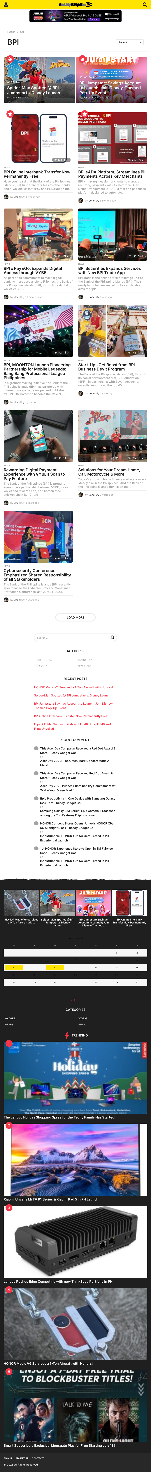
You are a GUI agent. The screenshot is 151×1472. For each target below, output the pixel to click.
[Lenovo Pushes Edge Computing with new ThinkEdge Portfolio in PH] (75, 1242)
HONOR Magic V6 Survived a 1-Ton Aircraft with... (21, 921)
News (7, 167)
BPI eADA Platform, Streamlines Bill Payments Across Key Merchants (112, 174)
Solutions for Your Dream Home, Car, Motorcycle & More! (109, 472)
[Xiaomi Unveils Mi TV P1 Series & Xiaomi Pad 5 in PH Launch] (75, 1160)
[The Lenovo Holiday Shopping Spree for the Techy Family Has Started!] (75, 1078)
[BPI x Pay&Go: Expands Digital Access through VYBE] (38, 234)
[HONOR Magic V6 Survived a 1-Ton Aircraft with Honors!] (75, 1324)
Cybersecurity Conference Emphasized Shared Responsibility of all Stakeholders (37, 575)
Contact (38, 1458)
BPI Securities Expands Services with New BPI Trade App (109, 270)
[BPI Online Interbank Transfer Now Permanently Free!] (38, 138)
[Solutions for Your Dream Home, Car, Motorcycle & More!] (112, 436)
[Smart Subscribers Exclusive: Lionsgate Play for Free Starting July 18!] (75, 1406)
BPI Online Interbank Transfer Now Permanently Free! (37, 174)
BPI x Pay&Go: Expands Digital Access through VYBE (33, 270)
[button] (6, 4)
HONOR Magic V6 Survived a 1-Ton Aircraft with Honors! (73, 687)
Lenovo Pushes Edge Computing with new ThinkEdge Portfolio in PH (58, 1281)
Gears (39, 666)
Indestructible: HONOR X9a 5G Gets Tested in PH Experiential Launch (74, 838)
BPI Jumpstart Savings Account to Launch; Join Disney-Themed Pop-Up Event (110, 88)
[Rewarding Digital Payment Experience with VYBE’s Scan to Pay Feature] (38, 436)
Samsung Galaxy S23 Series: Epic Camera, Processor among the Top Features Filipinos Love (77, 813)
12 (55, 967)
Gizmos (82, 659)
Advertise (22, 1458)
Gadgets (41, 659)
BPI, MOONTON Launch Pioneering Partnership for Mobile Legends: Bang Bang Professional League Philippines (37, 371)
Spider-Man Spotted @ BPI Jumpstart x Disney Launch (33, 90)
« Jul (74, 1000)
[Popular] (10, 114)
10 (14, 967)
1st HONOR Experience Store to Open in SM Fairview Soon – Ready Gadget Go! (76, 851)
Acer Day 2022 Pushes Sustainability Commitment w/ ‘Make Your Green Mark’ (78, 788)
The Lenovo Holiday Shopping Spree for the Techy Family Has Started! (59, 1117)
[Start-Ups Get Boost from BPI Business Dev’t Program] (112, 331)
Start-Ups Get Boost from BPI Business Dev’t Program (106, 367)
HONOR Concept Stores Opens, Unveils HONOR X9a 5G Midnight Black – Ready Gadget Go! (76, 826)
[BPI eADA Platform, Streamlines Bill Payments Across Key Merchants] (112, 138)
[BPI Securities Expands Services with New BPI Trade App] (112, 234)
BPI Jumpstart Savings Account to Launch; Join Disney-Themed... (93, 922)
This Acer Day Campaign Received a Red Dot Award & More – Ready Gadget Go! (77, 751)
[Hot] (10, 59)
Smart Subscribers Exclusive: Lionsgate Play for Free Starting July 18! (59, 1445)
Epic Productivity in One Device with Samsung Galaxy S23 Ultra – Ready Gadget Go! (77, 801)
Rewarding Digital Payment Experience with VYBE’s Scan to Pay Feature (34, 474)
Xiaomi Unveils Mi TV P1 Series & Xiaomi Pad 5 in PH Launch (51, 1199)
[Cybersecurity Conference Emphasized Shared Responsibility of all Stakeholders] (38, 537)
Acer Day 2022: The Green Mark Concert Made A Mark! (74, 763)
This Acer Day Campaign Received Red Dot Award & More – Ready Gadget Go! (76, 775)
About (8, 1458)
